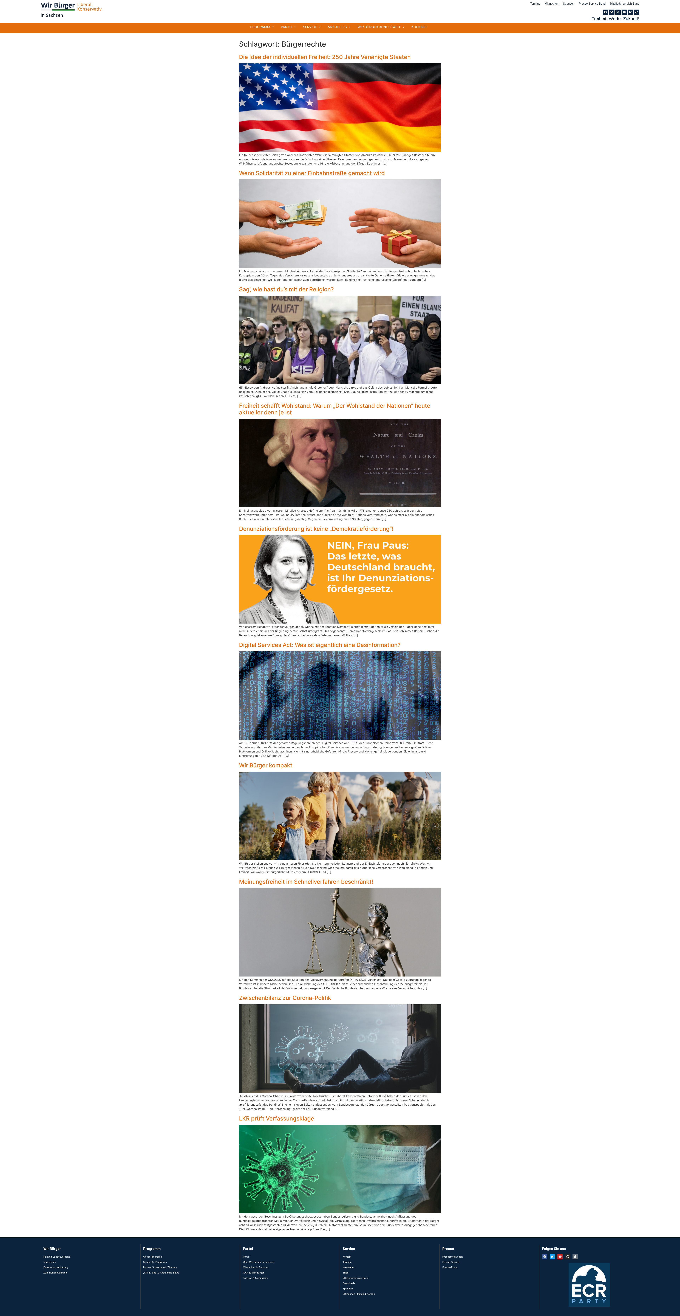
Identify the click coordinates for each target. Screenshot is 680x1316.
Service (310, 27)
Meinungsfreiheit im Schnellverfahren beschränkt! (306, 881)
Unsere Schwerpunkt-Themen (160, 1267)
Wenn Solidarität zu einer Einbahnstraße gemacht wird (312, 173)
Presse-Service (450, 1262)
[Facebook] (605, 12)
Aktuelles (337, 27)
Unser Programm (153, 1256)
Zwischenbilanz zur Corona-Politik (285, 997)
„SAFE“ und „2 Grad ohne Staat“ (161, 1272)
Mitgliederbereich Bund (624, 3)
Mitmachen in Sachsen (255, 1267)
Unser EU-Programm (155, 1262)
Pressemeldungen (452, 1256)
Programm (260, 27)
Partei (286, 27)
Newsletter (349, 1267)
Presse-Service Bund (592, 3)
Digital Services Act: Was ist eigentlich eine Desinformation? (320, 644)
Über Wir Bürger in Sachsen (258, 1262)
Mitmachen (552, 3)
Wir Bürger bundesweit (379, 27)
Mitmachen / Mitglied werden (359, 1293)
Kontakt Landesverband (56, 1256)
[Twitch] (630, 12)
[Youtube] (624, 12)
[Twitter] (611, 12)
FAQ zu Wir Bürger (253, 1272)
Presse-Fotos (449, 1267)
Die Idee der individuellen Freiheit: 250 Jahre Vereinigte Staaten (325, 56)
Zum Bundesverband (55, 1272)
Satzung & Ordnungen (255, 1278)
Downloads (349, 1283)
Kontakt (419, 27)
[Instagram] (618, 12)
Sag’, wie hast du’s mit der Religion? (286, 289)
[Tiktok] (636, 12)
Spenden (568, 3)
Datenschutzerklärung (55, 1267)
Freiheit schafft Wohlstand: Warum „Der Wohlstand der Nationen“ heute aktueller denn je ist (334, 409)
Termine (535, 3)
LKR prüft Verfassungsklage (276, 1118)
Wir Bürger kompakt (265, 765)
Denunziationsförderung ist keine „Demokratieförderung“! (316, 528)
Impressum (49, 1262)
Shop (345, 1272)
